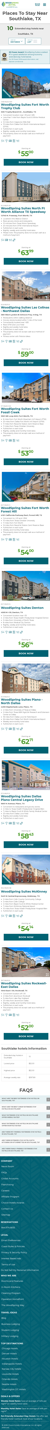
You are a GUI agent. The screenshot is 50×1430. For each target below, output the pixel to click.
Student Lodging (10, 1330)
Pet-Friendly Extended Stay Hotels (18, 1416)
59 (25, 354)
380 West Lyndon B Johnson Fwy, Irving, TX (21, 315)
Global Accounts (9, 1178)
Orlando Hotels (10, 1379)
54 (26, 552)
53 (25, 453)
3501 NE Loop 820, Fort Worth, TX (17, 416)
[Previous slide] (4, 83)
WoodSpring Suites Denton (22, 608)
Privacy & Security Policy (14, 1252)
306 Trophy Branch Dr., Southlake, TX (18, 112)
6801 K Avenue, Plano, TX (13, 803)
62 (25, 741)
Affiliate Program (10, 1196)
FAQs (4, 1172)
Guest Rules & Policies (13, 1246)
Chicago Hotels (10, 1348)
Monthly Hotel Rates (11, 1408)
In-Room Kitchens (10, 1287)
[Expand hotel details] (47, 96)
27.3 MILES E (5, 793)
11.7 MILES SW (6, 406)
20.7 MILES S (5, 505)
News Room (7, 1166)
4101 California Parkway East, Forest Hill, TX (21, 515)
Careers (5, 1190)
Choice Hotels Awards (12, 1202)
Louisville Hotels (10, 1374)
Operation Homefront (12, 1299)
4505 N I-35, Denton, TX (12, 612)
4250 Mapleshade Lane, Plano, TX (16, 707)
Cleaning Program (11, 1293)
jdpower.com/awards (16, 61)
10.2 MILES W (5, 205)
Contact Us (7, 1209)
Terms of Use (8, 1264)
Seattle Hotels (9, 1384)
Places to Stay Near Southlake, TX (25, 15)
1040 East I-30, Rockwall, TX (14, 990)
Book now (37, 4)
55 (25, 153)
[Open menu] (44, 5)
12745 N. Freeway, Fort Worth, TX (16, 215)
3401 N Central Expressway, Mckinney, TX (20, 896)
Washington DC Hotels (14, 1389)
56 (25, 645)
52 (25, 1028)
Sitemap (5, 1215)
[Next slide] (47, 83)
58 (25, 836)
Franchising (7, 1184)
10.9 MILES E (5, 304)
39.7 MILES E (5, 980)
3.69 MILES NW (6, 102)
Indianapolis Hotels (12, 1364)
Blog (3, 1318)
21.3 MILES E (5, 697)
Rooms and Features (12, 1281)
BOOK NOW (26, 162)
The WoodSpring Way (12, 1305)
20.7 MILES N (5, 604)
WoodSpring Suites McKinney (24, 891)
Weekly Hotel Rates (11, 1401)
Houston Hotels (10, 1358)
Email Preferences (11, 1240)
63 (25, 253)
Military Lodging (9, 1336)
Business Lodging (10, 1324)
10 (25, 30)
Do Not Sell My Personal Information (20, 1270)
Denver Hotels (9, 1353)
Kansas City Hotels (11, 1369)
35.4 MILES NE (6, 888)
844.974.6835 (8, 1227)
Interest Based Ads (11, 1258)
